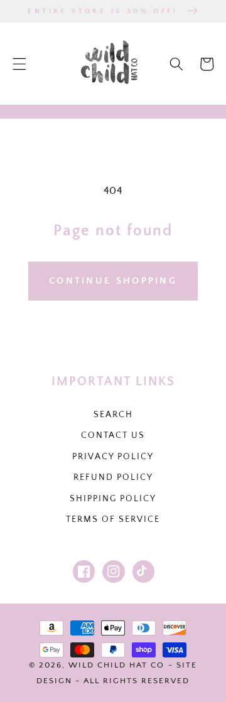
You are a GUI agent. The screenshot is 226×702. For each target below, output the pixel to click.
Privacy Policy (113, 457)
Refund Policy (113, 477)
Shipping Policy (113, 499)
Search (113, 415)
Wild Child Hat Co (116, 665)
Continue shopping (113, 280)
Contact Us (113, 435)
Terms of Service (113, 519)
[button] (19, 64)
